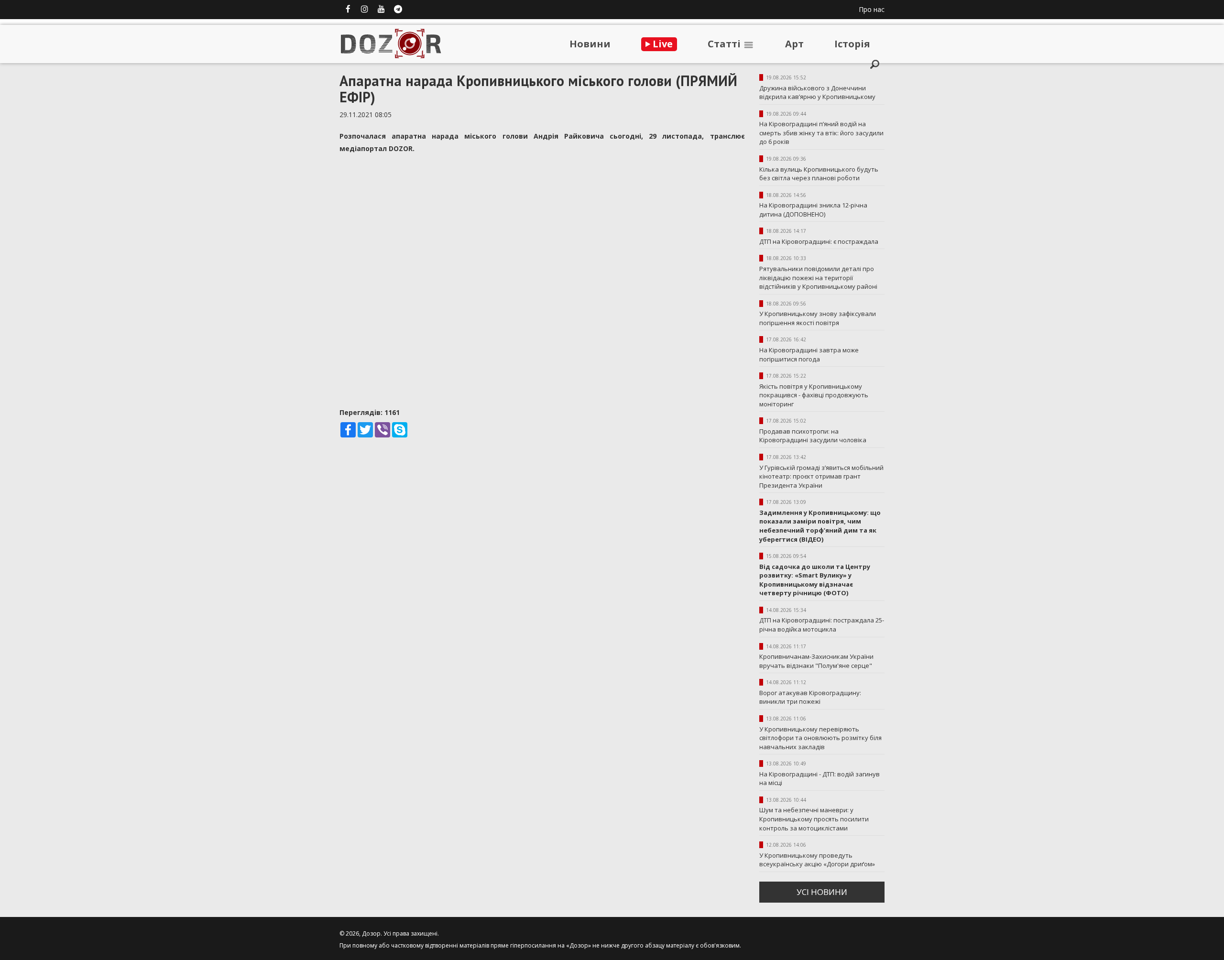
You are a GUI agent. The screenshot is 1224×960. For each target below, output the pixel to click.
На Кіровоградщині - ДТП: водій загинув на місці (819, 778)
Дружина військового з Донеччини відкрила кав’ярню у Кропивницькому (817, 92)
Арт (794, 43)
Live (661, 43)
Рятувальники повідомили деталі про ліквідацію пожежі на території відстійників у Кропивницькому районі (818, 277)
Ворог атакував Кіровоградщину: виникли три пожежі (810, 697)
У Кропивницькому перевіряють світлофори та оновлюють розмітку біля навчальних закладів (820, 738)
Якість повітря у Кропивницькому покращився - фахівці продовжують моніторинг (813, 395)
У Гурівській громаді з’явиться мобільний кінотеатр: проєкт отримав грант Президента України (821, 476)
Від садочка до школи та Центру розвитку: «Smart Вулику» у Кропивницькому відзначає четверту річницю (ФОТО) (814, 580)
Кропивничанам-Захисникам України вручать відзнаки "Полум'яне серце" (816, 661)
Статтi (725, 43)
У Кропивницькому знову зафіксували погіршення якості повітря (817, 318)
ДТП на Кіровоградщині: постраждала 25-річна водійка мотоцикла (821, 624)
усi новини (822, 891)
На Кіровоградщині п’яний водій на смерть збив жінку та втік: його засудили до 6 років (821, 133)
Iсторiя (852, 43)
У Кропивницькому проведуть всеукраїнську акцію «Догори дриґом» (817, 860)
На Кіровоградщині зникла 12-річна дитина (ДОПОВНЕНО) (813, 209)
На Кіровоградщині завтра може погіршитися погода (809, 354)
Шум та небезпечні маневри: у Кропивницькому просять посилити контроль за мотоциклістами (814, 819)
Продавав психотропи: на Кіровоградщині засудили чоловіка (812, 436)
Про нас (872, 9)
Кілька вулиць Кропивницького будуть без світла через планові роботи (818, 174)
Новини (590, 43)
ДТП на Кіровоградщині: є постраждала (818, 241)
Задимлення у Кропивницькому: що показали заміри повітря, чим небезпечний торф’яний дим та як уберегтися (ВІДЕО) (820, 526)
